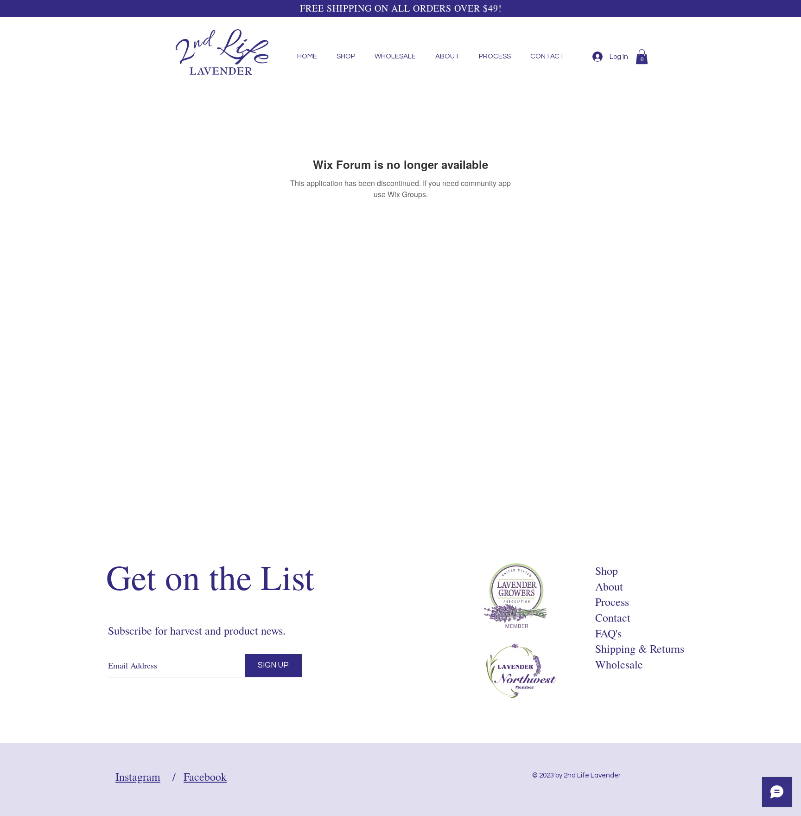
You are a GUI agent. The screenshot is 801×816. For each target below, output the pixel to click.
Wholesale (619, 664)
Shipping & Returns (639, 648)
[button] (642, 56)
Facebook (205, 776)
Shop (606, 570)
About (609, 586)
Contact (612, 617)
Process (612, 601)
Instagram (137, 776)
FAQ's (608, 633)
